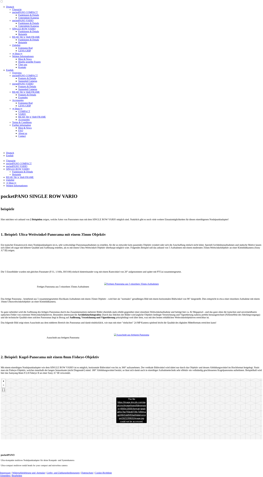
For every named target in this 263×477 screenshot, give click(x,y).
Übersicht (16, 9)
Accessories (18, 100)
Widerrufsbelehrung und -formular (28, 473)
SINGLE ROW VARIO (24, 28)
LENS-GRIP (24, 50)
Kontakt (22, 67)
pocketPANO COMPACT (25, 12)
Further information (21, 125)
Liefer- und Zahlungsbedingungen (63, 473)
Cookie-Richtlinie (103, 473)
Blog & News (25, 59)
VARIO (22, 114)
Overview (17, 72)
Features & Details (27, 78)
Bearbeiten (17, 475)
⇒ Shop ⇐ (17, 53)
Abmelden (5, 475)
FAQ (20, 130)
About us (22, 133)
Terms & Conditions (22, 122)
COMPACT (24, 111)
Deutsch (10, 6)
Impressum (5, 473)
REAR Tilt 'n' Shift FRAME (26, 37)
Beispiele (22, 34)
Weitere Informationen (23, 56)
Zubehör (16, 45)
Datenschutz (87, 473)
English (9, 70)
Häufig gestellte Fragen (29, 62)
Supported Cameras (27, 81)
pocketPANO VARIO (22, 20)
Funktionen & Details (28, 15)
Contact (22, 136)
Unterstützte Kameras (28, 17)
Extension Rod (25, 48)
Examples (23, 97)
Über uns (22, 64)
